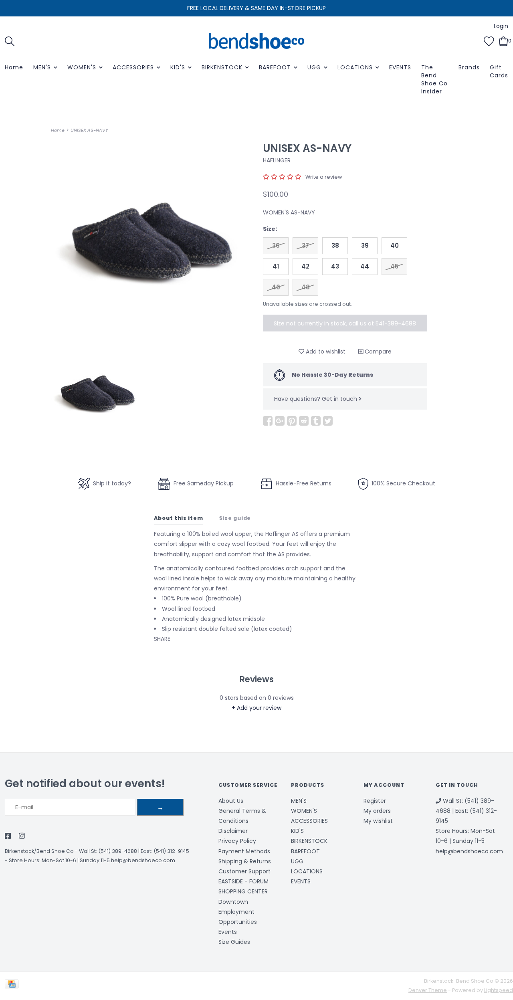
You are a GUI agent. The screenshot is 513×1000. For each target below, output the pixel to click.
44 (364, 266)
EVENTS (400, 67)
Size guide (235, 518)
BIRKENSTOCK (222, 67)
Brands (469, 67)
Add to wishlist (324, 351)
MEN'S (42, 67)
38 (335, 245)
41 (276, 266)
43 (335, 266)
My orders (377, 811)
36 (276, 245)
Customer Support (244, 871)
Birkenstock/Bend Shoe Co (39, 851)
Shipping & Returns (244, 861)
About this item (178, 518)
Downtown (233, 902)
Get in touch (340, 399)
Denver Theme (427, 990)
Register (375, 801)
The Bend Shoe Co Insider (434, 79)
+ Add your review (256, 708)
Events (227, 932)
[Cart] (503, 40)
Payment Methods (244, 851)
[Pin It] (292, 421)
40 (394, 245)
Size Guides (234, 942)
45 (394, 266)
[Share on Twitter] (328, 421)
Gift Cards (499, 71)
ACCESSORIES (133, 67)
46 (276, 287)
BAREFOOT (275, 67)
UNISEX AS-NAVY (89, 130)
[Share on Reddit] (304, 421)
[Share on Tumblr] (316, 421)
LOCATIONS (355, 67)
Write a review (323, 177)
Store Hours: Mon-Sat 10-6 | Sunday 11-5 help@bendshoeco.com (92, 860)
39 (365, 245)
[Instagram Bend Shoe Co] (22, 836)
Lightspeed (498, 990)
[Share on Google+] (280, 421)
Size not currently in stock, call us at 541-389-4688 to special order (345, 325)
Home (14, 67)
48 (305, 287)
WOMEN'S (81, 67)
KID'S (177, 67)
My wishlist (378, 821)
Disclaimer (233, 831)
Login (501, 26)
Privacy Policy (237, 841)
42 (305, 266)
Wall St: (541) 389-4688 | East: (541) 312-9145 (134, 851)
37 (305, 245)
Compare (377, 351)
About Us (230, 801)
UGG (314, 67)
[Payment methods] (13, 985)
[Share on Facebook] (268, 421)
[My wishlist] (489, 40)
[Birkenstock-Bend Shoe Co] (256, 41)
